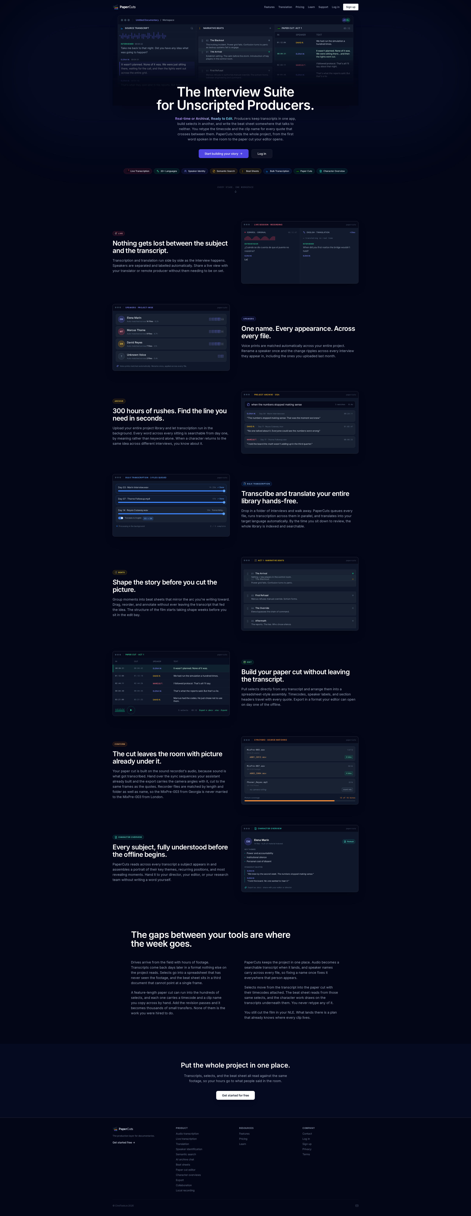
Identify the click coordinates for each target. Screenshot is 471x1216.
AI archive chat (185, 1162)
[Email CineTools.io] (356, 1208)
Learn (311, 6)
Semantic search (186, 1157)
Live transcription (186, 1141)
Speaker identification (189, 1152)
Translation (285, 6)
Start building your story (221, 153)
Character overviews (188, 1177)
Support (323, 6)
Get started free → (124, 1145)
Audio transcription (187, 1136)
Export (180, 1182)
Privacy (306, 1152)
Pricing (300, 6)
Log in (335, 6)
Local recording (185, 1193)
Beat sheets (183, 1167)
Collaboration (184, 1188)
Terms (306, 1157)
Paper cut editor (185, 1172)
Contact (307, 1136)
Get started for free (235, 1098)
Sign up (350, 6)
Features (269, 6)
